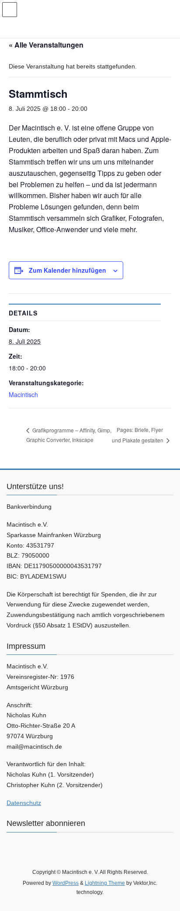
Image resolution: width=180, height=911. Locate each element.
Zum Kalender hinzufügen (67, 270)
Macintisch (23, 394)
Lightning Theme (105, 883)
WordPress (65, 883)
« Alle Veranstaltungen (46, 45)
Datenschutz (24, 802)
